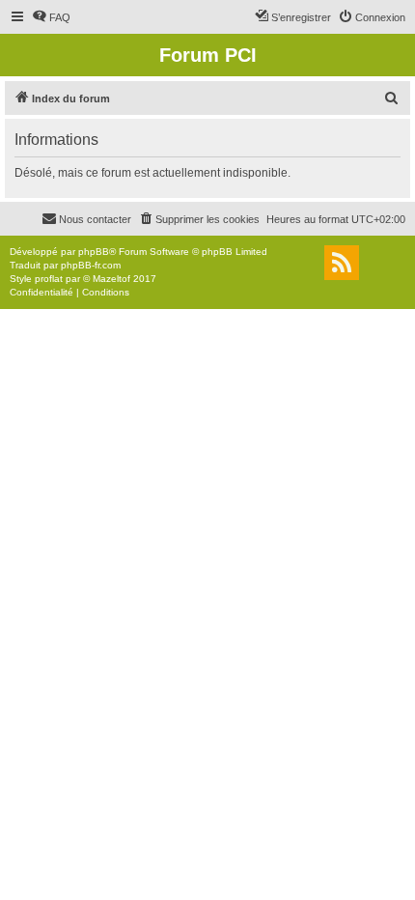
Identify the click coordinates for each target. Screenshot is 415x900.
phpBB (93, 251)
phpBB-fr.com (91, 265)
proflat (49, 278)
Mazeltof (111, 278)
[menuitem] (51, 17)
